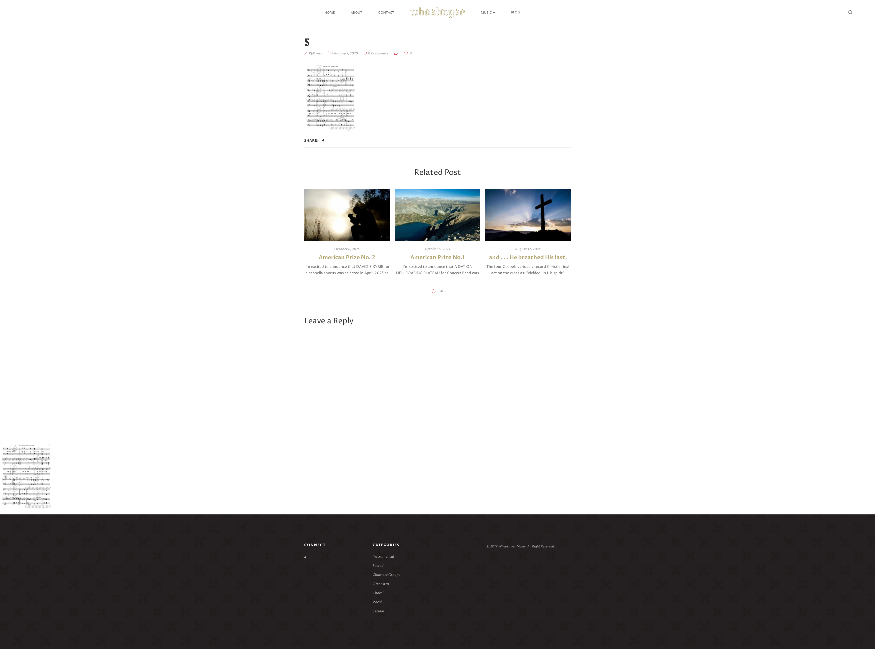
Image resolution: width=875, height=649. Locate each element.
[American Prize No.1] (438, 215)
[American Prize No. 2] (347, 215)
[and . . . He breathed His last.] (528, 215)
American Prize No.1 (437, 257)
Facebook (305, 557)
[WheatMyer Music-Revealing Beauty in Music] (437, 12)
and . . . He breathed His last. (528, 257)
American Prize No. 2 (347, 257)
